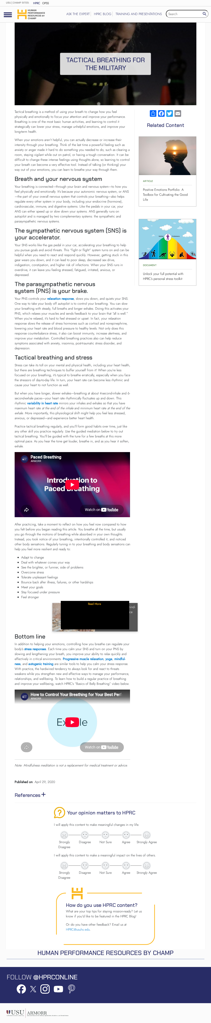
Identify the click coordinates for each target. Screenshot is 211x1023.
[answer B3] (105, 865)
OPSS (45, 3)
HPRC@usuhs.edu (78, 929)
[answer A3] (105, 835)
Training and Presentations (139, 14)
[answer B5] (146, 865)
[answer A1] (64, 835)
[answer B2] (84, 865)
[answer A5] (146, 835)
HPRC (36, 3)
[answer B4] (126, 865)
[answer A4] (126, 835)
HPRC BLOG (102, 14)
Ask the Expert (78, 14)
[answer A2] (84, 835)
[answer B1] (64, 865)
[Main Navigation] (7, 15)
